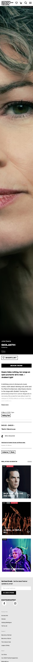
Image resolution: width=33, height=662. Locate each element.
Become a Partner (6, 635)
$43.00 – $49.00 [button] (7, 425)
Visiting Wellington (6, 622)
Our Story (4, 654)
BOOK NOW (16, 365)
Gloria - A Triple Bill (12, 531)
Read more (5, 405)
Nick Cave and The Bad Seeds (13, 494)
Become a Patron (6, 638)
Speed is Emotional (14, 569)
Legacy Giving (5, 645)
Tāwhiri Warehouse (8, 429)
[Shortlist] (16, 3)
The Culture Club (6, 642)
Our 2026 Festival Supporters (9, 658)
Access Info (4, 615)
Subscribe (8, 592)
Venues (3, 619)
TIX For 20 (4, 626)
